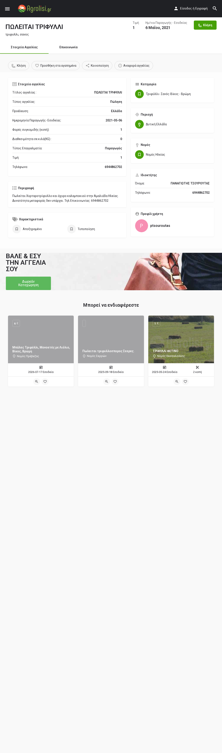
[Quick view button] (36, 381)
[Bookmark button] (45, 381)
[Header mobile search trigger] (215, 8)
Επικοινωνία (68, 47)
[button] (28, 283)
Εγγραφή (201, 8)
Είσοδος (186, 8)
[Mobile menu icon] (7, 9)
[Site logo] (35, 8)
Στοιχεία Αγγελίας (24, 47)
